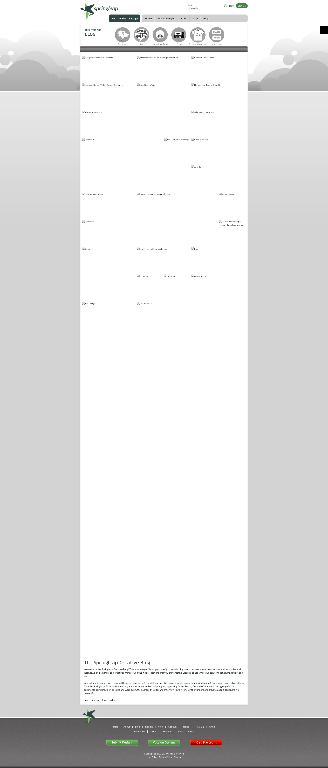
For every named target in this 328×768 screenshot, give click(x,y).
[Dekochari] (177, 288)
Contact (172, 726)
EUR (178, 6)
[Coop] (109, 274)
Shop (195, 19)
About (127, 726)
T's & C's (199, 726)
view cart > (193, 8)
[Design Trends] (218, 288)
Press (179, 44)
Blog (206, 19)
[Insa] (218, 260)
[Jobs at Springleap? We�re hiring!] (177, 220)
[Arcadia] (218, 178)
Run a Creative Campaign (124, 18)
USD (164, 6)
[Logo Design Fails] (164, 110)
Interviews (217, 44)
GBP (168, 6)
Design (149, 726)
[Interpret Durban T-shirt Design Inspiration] (164, 69)
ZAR (173, 6)
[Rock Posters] (150, 288)
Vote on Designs (164, 742)
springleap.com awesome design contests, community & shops (109, 9)
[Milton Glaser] (232, 206)
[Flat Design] (109, 315)
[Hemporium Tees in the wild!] (218, 96)
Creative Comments (198, 44)
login (231, 5)
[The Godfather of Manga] (177, 165)
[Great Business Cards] (218, 69)
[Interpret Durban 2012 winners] (109, 69)
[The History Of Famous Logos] (164, 260)
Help (115, 726)
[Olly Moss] (109, 233)
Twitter (153, 731)
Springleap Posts (160, 44)
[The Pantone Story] (109, 124)
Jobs (180, 731)
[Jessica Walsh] (177, 329)
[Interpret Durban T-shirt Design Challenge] (109, 96)
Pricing (185, 726)
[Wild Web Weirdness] (218, 124)
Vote (183, 19)
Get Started (206, 742)
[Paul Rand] (122, 165)
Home (148, 19)
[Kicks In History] (218, 151)
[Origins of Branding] (109, 206)
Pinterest (167, 731)
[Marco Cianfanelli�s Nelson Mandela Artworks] (232, 233)
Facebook (139, 731)
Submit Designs (166, 19)
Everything (123, 44)
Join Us (242, 5)
